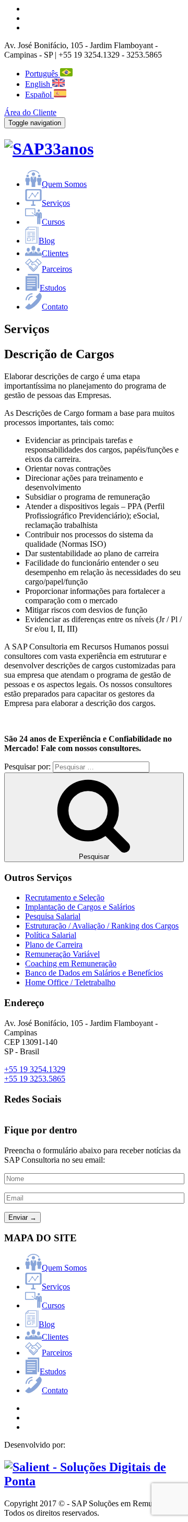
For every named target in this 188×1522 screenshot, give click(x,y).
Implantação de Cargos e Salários (80, 906)
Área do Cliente (30, 112)
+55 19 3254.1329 (34, 1069)
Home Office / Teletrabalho (70, 982)
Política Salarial (50, 935)
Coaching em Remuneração (70, 963)
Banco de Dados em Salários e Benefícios (94, 972)
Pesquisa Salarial (52, 916)
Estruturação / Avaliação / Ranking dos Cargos (102, 925)
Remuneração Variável (62, 954)
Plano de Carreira (54, 944)
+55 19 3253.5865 (34, 1078)
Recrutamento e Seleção (64, 897)
